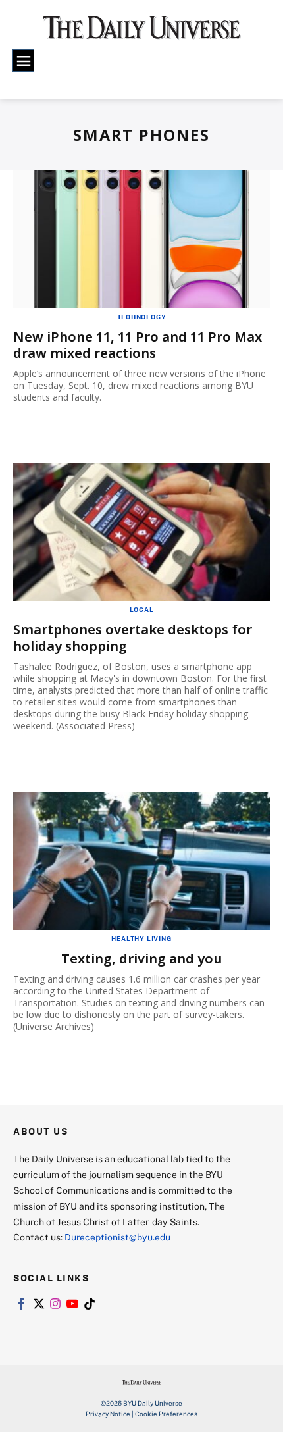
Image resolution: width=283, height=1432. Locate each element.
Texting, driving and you (141, 958)
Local (142, 609)
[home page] (142, 33)
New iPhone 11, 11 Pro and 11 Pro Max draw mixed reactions (137, 345)
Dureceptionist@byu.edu (117, 1236)
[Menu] (23, 60)
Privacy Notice (108, 1414)
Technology (142, 316)
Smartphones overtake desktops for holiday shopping (132, 638)
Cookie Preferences (166, 1414)
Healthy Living (141, 938)
